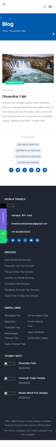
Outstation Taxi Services (17, 283)
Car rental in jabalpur (28, 150)
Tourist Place (15, 82)
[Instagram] (31, 170)
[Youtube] (38, 170)
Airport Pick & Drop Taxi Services (21, 295)
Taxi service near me (28, 162)
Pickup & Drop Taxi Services (18, 271)
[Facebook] (11, 170)
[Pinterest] (45, 170)
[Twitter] (18, 170)
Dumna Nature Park (38, 315)
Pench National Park (35, 324)
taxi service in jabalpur (28, 156)
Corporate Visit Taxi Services (19, 266)
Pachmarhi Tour (12, 327)
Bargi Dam (9, 321)
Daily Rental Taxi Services (17, 260)
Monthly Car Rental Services (19, 277)
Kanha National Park (14, 344)
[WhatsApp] (3, 233)
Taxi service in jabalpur (15, 430)
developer (29, 137)
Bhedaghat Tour (12, 315)
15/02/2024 (8, 90)
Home (5, 30)
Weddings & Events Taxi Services (21, 289)
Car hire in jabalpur (28, 144)
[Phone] (3, 240)
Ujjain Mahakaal (36, 332)
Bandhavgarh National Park (11, 336)
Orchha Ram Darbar (38, 338)
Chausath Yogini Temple (32, 377)
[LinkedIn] (24, 170)
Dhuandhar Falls (27, 363)
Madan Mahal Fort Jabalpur (33, 392)
